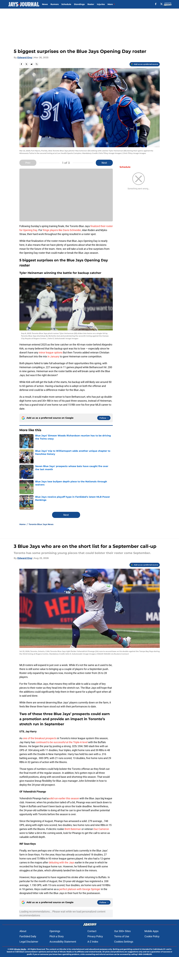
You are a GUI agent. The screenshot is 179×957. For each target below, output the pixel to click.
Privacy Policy (95, 936)
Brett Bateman (73, 829)
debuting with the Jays (61, 862)
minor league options (50, 352)
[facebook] (155, 4)
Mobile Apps (151, 931)
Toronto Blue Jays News (41, 524)
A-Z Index (92, 941)
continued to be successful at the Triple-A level (62, 742)
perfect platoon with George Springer (79, 889)
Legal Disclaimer (29, 941)
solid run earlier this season (63, 798)
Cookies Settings (123, 941)
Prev (27, 162)
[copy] (37, 64)
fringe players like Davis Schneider (62, 230)
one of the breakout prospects (40, 738)
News (45, 4)
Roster (90, 4)
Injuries (101, 4)
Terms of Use (121, 936)
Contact (91, 931)
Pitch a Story (57, 936)
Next (104, 162)
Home (22, 524)
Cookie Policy (151, 936)
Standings (79, 4)
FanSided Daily (28, 936)
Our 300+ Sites (122, 931)
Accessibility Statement (63, 941)
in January (54, 356)
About (23, 931)
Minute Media (20, 949)
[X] (161, 4)
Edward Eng (24, 57)
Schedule (66, 4)
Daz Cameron (101, 829)
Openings (55, 931)
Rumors (55, 4)
